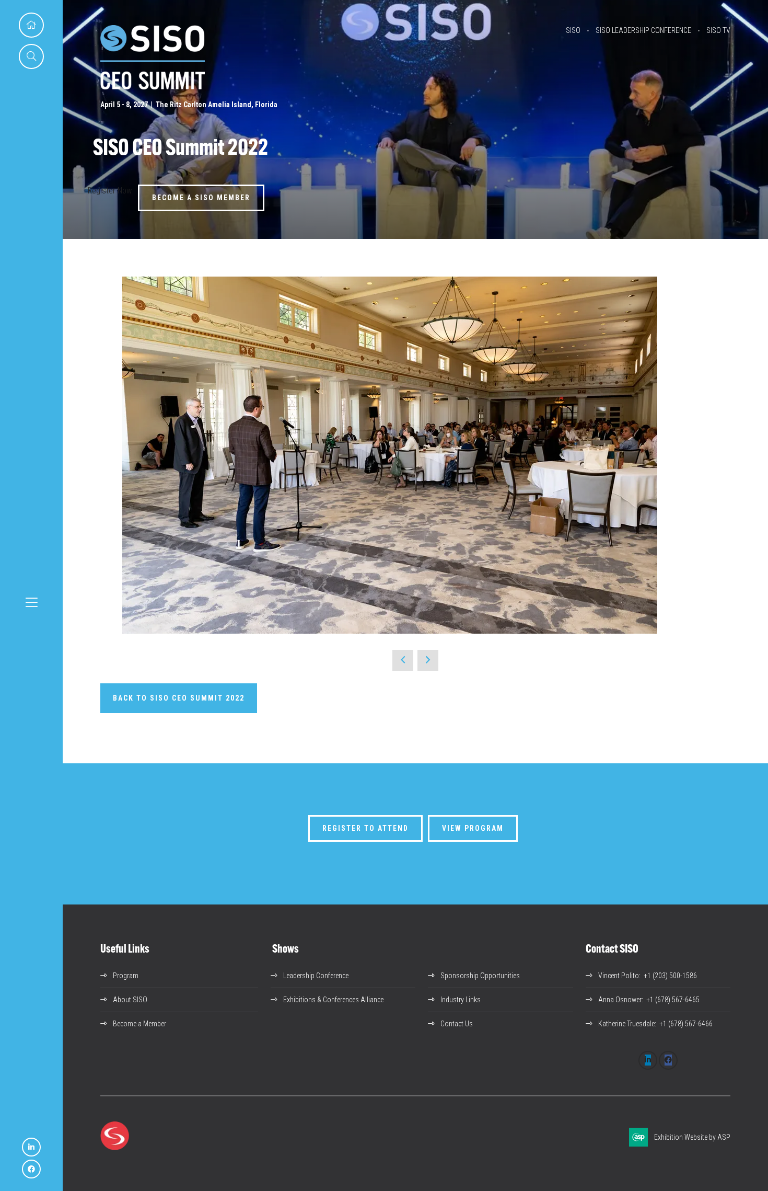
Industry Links (460, 999)
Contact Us (456, 1024)
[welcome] (152, 86)
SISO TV (718, 30)
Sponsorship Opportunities (480, 975)
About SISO (130, 999)
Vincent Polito (618, 975)
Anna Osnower (620, 999)
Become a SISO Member (201, 197)
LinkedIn (31, 1147)
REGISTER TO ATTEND (365, 828)
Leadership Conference (315, 975)
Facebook (31, 1169)
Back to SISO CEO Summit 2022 (179, 698)
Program (125, 975)
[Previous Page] (402, 660)
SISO (573, 30)
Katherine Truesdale (626, 1024)
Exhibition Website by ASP (692, 1137)
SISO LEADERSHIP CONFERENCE (643, 30)
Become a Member (139, 1024)
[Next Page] (427, 660)
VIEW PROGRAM (473, 828)
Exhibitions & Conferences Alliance (333, 999)
